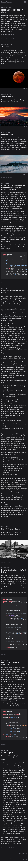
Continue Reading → (7, 34)
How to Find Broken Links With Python (13, 571)
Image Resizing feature (18, 439)
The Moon (5, 47)
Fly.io (20, 15)
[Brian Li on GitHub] (26, 859)
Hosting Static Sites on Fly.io (12, 11)
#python (3, 283)
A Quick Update (7, 752)
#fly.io (12, 39)
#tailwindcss (17, 848)
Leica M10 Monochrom (10, 529)
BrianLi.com (6, 2)
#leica (9, 562)
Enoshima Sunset (8, 134)
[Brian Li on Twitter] (23, 859)
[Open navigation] (25, 2)
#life (10, 848)
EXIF (24, 88)
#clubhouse (4, 848)
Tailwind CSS (18, 826)
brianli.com (10, 859)
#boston (3, 562)
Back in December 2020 (8, 296)
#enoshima (4, 177)
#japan (10, 177)
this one (9, 31)
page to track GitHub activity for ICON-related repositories (13, 194)
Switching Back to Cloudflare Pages (13, 292)
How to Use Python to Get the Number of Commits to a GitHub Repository (13, 187)
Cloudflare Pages (6, 298)
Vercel (10, 320)
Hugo (11, 509)
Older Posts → (22, 853)
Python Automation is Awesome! (10, 663)
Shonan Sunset (7, 96)
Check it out (20, 788)
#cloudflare (5, 39)
